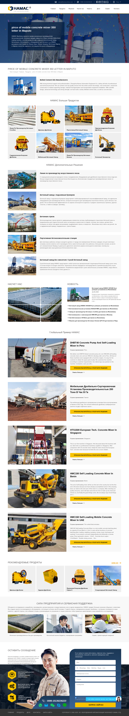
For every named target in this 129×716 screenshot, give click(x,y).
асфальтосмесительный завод (46, 40)
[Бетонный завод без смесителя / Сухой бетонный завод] (22, 266)
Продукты (62, 8)
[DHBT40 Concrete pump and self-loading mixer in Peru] (37, 357)
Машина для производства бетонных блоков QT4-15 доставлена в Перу (93, 321)
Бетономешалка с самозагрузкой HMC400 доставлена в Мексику (90, 315)
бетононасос (16, 42)
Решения (71, 8)
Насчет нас (80, 8)
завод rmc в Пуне (41, 38)
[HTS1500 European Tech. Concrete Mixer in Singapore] (37, 445)
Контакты (116, 8)
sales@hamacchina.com (65, 2)
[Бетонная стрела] (22, 222)
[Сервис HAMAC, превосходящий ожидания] (103, 624)
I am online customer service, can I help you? (101, 699)
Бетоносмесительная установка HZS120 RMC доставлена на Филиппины (93, 308)
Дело (98, 8)
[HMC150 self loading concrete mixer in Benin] (37, 488)
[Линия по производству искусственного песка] (22, 179)
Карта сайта (47, 712)
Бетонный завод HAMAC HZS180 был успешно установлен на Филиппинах (94, 305)
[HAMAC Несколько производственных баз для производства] (26, 624)
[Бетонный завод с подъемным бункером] (22, 201)
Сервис (107, 8)
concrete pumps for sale (29, 40)
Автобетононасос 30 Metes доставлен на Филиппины (87, 318)
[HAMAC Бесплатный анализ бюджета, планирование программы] (64, 624)
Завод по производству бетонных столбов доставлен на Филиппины (92, 311)
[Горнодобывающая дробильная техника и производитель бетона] (19, 9)
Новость (89, 8)
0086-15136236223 (86, 2)
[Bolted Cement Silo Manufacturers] (22, 86)
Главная (53, 8)
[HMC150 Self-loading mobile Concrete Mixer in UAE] (37, 532)
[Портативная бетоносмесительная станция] (22, 244)
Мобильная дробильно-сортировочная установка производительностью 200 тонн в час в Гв (92, 389)
